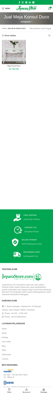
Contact (5, 359)
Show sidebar (10, 36)
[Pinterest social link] (26, 2)
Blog (3, 346)
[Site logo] (26, 8)
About (4, 333)
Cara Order (6, 341)
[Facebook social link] (19, 2)
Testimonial (6, 354)
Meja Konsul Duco (13, 66)
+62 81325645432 (18, 317)
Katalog (5, 337)
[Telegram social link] (33, 2)
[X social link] (23, 2)
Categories (26, 22)
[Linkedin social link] (30, 2)
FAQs (4, 350)
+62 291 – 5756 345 (19, 313)
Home (4, 28)
